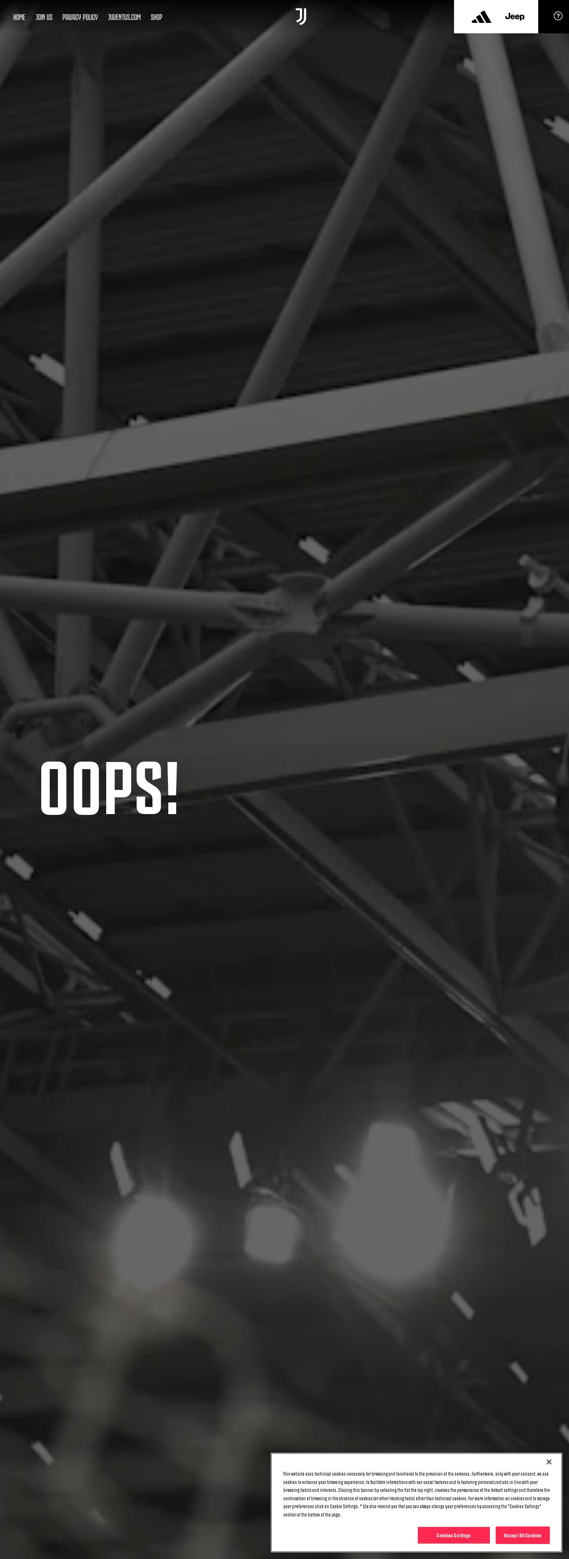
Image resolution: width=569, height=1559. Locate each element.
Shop (156, 16)
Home (19, 16)
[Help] (558, 19)
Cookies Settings (454, 1535)
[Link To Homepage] (301, 16)
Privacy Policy (80, 16)
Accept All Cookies (523, 1535)
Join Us (43, 16)
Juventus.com (124, 16)
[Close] (549, 1462)
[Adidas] (482, 17)
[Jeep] (515, 17)
